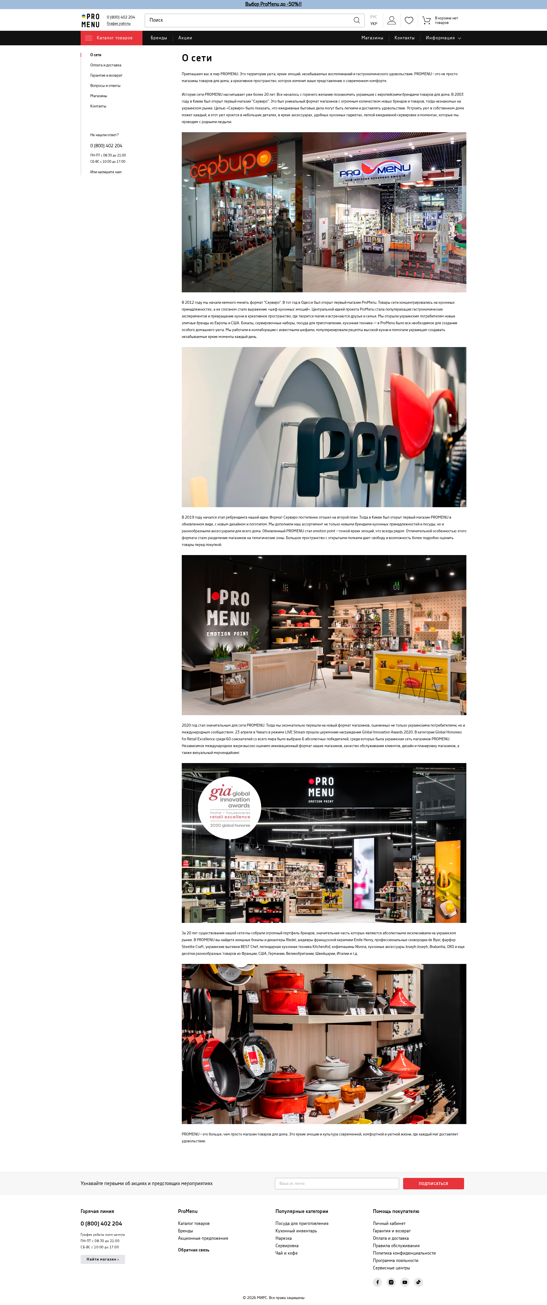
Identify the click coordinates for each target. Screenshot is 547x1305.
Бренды (159, 38)
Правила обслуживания (396, 1246)
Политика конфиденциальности (404, 1253)
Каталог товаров (194, 1224)
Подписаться (434, 1184)
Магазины (372, 38)
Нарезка (283, 1238)
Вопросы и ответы (105, 86)
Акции (185, 38)
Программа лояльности (396, 1261)
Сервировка (287, 1246)
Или (106, 172)
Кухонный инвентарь (296, 1231)
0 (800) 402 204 (121, 17)
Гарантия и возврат (106, 76)
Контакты (405, 38)
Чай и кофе (286, 1253)
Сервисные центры (391, 1268)
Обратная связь (193, 1250)
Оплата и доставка (105, 65)
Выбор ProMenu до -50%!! (273, 4)
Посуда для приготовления (301, 1224)
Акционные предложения (203, 1238)
